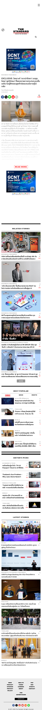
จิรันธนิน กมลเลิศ (9, 90)
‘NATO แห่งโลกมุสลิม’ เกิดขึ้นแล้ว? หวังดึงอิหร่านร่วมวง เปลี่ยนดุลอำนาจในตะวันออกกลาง (25, 434)
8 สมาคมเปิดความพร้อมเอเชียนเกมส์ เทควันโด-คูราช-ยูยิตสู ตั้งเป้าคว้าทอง (19, 546)
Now (32, 684)
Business (4, 75)
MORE (21, 381)
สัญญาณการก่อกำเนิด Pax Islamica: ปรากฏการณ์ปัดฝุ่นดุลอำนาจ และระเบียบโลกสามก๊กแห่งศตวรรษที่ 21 (26, 402)
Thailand (18, 409)
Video (26, 342)
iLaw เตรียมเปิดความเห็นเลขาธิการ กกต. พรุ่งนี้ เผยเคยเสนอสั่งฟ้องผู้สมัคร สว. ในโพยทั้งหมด (18, 605)
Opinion (10, 686)
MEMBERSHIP (21, 699)
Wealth (21, 682)
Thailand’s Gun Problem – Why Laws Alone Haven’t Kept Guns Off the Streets (12, 475)
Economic (6, 463)
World (17, 420)
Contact (32, 688)
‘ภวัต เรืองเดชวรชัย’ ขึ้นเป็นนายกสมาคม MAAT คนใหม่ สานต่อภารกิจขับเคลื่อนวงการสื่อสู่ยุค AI (18, 287)
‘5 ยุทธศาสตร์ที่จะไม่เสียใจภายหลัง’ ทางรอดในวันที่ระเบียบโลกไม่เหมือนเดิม (13, 486)
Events (32, 686)
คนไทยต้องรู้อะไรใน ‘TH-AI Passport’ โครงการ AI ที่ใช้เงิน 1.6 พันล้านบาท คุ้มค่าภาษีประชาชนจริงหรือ (12, 466)
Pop (32, 682)
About (21, 688)
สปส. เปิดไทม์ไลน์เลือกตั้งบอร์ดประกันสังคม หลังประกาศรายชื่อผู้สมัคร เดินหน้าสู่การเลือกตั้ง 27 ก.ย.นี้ (13, 506)
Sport (3, 543)
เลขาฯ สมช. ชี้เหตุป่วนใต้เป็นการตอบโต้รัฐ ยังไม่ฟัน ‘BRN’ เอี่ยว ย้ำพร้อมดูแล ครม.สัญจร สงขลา (26, 445)
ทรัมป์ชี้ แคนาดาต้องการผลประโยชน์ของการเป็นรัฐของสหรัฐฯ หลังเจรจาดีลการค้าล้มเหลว (25, 423)
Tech (13, 463)
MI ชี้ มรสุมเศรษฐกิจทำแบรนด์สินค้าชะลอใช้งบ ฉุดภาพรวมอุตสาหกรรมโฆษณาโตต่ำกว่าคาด (18, 316)
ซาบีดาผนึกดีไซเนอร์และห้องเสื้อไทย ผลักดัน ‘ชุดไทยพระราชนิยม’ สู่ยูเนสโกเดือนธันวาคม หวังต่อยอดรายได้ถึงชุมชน (19, 634)
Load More (21, 669)
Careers (21, 686)
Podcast (10, 684)
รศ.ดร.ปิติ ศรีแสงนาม (22, 398)
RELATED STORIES (21, 228)
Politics (18, 441)
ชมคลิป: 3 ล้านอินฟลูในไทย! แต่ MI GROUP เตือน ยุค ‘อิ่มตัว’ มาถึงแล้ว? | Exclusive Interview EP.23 (19, 346)
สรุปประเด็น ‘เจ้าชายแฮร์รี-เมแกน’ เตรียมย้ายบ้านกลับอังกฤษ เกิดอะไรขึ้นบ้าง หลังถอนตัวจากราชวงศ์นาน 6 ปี (13, 496)
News (20, 342)
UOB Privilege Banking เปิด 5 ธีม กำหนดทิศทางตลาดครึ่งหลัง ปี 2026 (18, 575)
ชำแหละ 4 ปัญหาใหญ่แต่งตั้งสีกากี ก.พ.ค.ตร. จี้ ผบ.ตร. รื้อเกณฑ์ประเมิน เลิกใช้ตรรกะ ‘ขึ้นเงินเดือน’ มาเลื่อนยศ (25, 412)
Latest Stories (21, 517)
